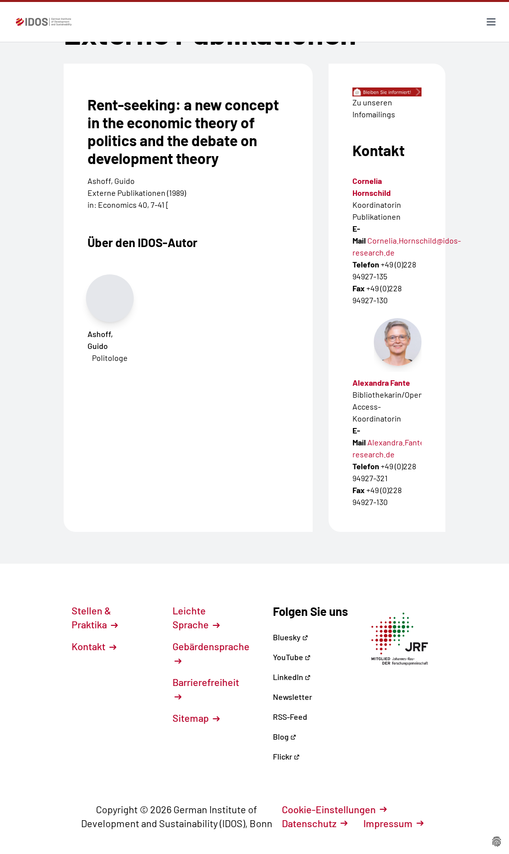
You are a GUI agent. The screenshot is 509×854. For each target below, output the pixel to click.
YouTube (289, 657)
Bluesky (287, 637)
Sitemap (191, 718)
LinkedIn (289, 677)
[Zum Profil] (398, 342)
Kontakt (89, 646)
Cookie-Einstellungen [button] (329, 809)
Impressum (388, 823)
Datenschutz (309, 823)
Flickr (283, 756)
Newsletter (292, 696)
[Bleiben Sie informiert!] (387, 91)
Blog (281, 736)
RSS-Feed (290, 716)
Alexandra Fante (381, 382)
